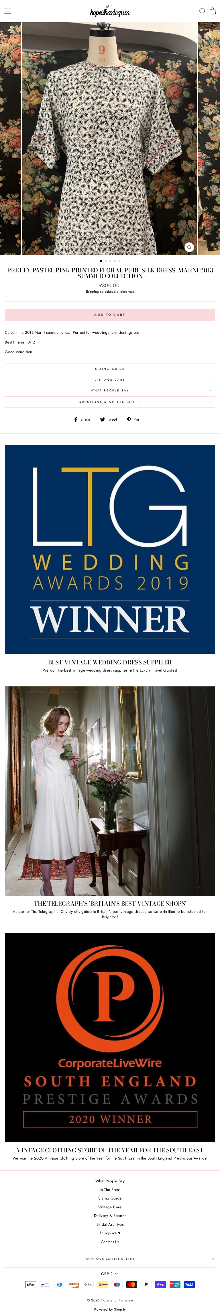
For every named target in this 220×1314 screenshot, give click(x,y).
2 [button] (106, 261)
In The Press (110, 1189)
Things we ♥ (110, 1233)
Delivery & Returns (110, 1215)
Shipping (92, 291)
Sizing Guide (110, 369)
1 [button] (101, 261)
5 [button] (120, 261)
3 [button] (110, 261)
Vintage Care (110, 379)
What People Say (110, 390)
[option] (110, 138)
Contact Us (110, 1242)
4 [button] (115, 261)
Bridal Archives (110, 1224)
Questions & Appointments (110, 402)
